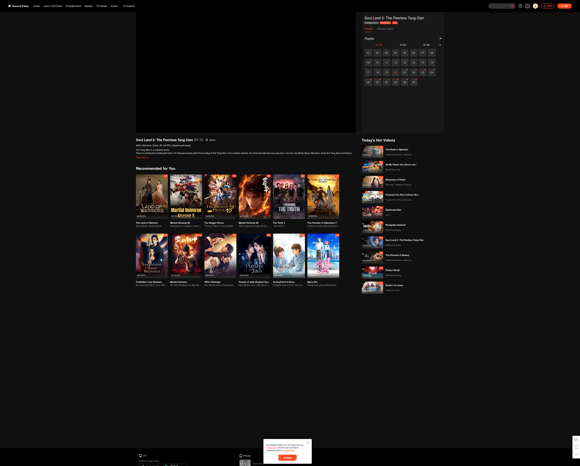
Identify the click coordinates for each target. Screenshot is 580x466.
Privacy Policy (272, 447)
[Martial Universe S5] (255, 196)
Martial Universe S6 (180, 222)
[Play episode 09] (368, 62)
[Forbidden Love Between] (152, 256)
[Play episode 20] (395, 72)
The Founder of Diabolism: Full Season (327, 222)
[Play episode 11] (386, 62)
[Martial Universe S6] (186, 196)
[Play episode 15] (423, 62)
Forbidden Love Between (149, 281)
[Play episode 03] (386, 52)
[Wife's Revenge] (220, 256)
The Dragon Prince (214, 222)
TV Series (101, 6)
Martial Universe (178, 281)
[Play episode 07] (423, 52)
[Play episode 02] (377, 52)
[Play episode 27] (386, 82)
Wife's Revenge (212, 281)
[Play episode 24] (432, 72)
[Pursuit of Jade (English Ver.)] (255, 256)
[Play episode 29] (404, 82)
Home (36, 6)
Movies (88, 6)
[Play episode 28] (395, 82)
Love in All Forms (53, 6)
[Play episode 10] (377, 62)
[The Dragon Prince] (220, 196)
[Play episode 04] (395, 52)
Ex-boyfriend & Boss (283, 281)
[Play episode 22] (413, 72)
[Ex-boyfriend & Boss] (289, 256)
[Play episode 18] (377, 72)
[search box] (512, 6)
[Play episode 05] (404, 52)
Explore (130, 6)
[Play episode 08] (432, 52)
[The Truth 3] (289, 196)
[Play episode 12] (395, 62)
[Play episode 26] (377, 82)
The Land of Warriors (147, 222)
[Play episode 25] (368, 82)
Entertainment (73, 6)
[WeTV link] (18, 6)
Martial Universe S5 (249, 222)
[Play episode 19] (386, 72)
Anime (114, 6)
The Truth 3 (279, 222)
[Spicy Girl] (323, 256)
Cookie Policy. (289, 450)
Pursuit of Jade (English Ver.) (254, 281)
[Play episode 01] (368, 52)
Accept (288, 457)
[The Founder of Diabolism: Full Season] (323, 196)
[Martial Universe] (186, 256)
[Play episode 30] (413, 82)
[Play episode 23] (423, 72)
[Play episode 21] (404, 72)
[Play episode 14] (413, 62)
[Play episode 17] (368, 72)
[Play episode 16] (432, 62)
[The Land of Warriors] (152, 196)
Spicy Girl (312, 281)
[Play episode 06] (413, 52)
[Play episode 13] (404, 62)
